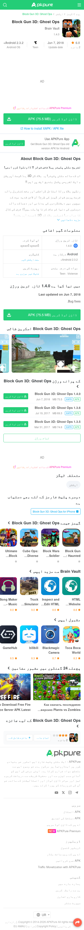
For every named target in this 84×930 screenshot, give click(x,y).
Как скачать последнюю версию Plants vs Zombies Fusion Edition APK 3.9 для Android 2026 (60, 707)
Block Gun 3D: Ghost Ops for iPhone (54, 511)
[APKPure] (42, 4)
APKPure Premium (69, 831)
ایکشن (59, 14)
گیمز (70, 14)
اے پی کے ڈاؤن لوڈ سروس (64, 824)
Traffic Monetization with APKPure (59, 867)
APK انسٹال (72, 812)
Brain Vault (52, 28)
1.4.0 (69, 245)
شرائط (31, 926)
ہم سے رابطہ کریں (68, 890)
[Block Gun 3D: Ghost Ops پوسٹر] (46, 353)
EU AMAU (19, 926)
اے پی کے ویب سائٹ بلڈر (64, 854)
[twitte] (63, 792)
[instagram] (70, 792)
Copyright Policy (46, 926)
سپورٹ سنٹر (72, 903)
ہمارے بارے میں (69, 884)
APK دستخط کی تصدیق (66, 818)
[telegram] (76, 792)
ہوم (78, 14)
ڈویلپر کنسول (71, 848)
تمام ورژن (42, 438)
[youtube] (56, 792)
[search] (5, 5)
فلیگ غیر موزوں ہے (27, 273)
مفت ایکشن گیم (30, 259)
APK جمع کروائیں (68, 860)
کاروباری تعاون (69, 896)
